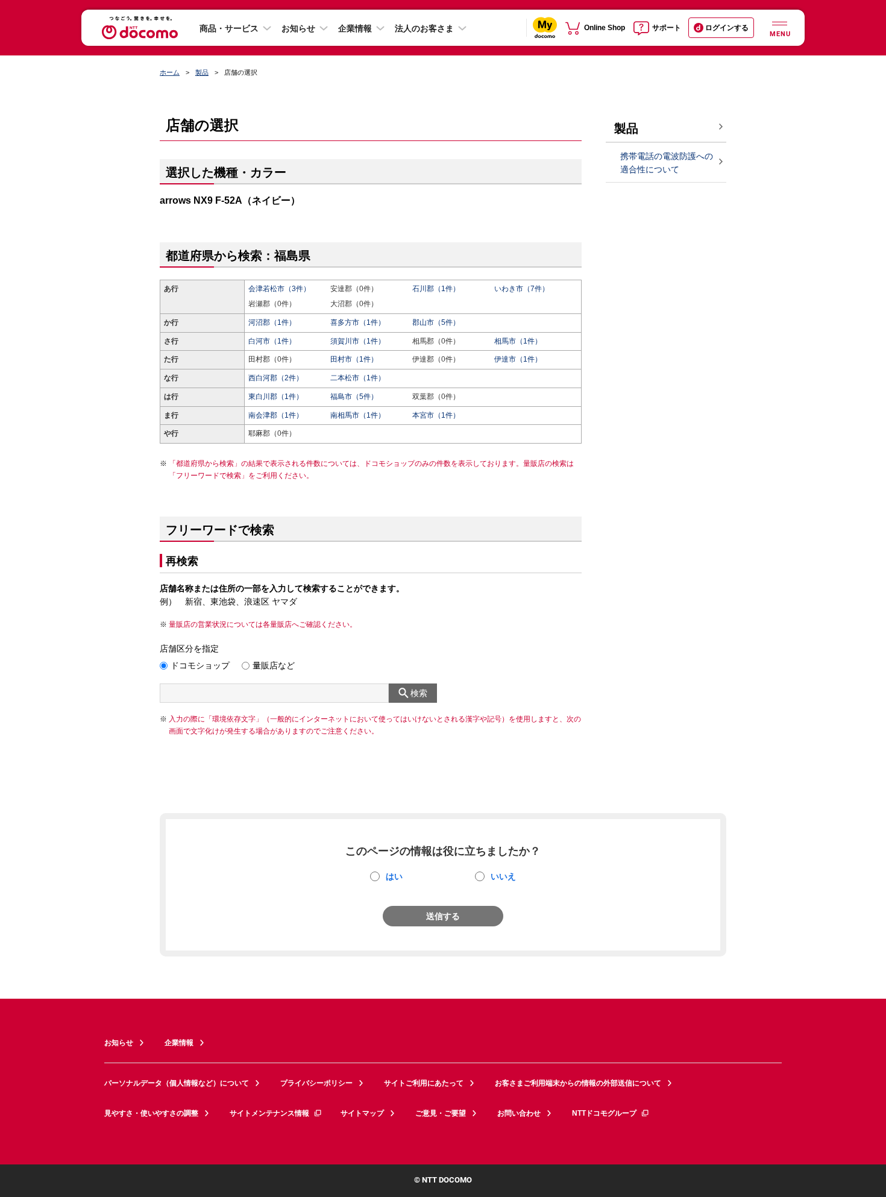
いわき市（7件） (521, 288)
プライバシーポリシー (316, 1083)
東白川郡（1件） (275, 396)
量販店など (274, 665)
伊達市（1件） (518, 359)
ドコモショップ (200, 665)
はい (394, 876)
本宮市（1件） (436, 415)
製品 (202, 72)
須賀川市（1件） (357, 341)
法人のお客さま (424, 28)
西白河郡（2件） (275, 378)
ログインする (727, 28)
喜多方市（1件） (357, 322)
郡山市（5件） (436, 322)
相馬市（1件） (518, 341)
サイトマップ (362, 1113)
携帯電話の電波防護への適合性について (666, 163)
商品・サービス (229, 28)
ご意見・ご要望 (440, 1113)
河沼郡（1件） (272, 322)
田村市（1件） (354, 359)
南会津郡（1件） (275, 415)
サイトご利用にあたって (423, 1083)
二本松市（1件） (357, 378)
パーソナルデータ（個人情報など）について (176, 1083)
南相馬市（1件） (357, 415)
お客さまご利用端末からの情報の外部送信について (578, 1083)
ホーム (170, 72)
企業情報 (355, 28)
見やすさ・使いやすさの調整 (151, 1113)
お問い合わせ (519, 1113)
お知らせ (298, 28)
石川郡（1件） (436, 288)
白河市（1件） (272, 341)
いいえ (503, 876)
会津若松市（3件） (279, 288)
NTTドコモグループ (604, 1113)
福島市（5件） (354, 396)
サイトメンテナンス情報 (269, 1113)
